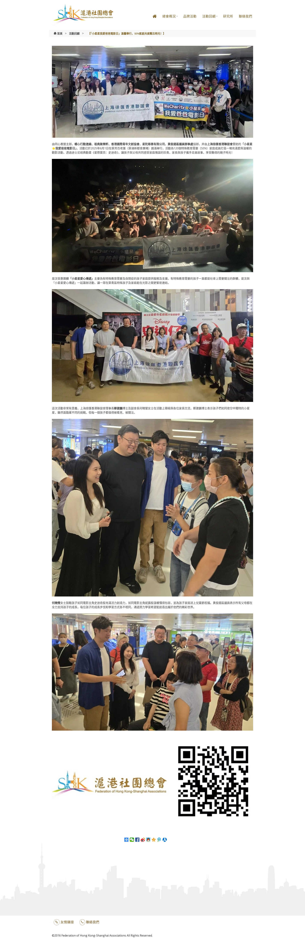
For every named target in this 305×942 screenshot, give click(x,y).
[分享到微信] (132, 840)
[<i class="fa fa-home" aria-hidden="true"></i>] (154, 19)
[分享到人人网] (165, 840)
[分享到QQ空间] (154, 840)
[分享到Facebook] (137, 840)
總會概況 (169, 16)
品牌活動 (190, 16)
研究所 (228, 16)
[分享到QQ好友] (148, 840)
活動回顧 (209, 16)
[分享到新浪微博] (143, 840)
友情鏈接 (67, 922)
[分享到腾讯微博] (159, 840)
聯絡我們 (245, 16)
